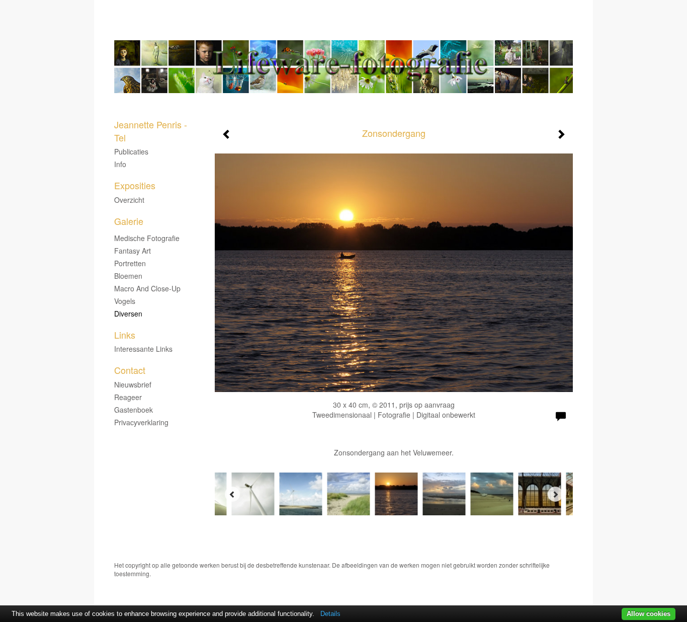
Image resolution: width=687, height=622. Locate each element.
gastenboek (133, 410)
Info (120, 164)
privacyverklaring (141, 422)
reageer (128, 397)
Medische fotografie (147, 238)
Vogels (124, 301)
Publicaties (131, 151)
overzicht (129, 200)
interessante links (143, 349)
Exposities (134, 185)
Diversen (128, 313)
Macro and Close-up (147, 288)
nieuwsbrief (132, 384)
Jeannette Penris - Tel (315, 30)
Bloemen (128, 276)
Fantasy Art (132, 251)
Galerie (128, 221)
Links (124, 335)
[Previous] (232, 494)
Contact (129, 370)
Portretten (130, 263)
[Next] (555, 494)
